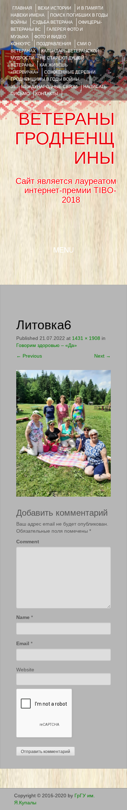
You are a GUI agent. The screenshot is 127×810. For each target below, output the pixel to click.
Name (23, 617)
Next (102, 356)
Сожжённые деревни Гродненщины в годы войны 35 (53, 79)
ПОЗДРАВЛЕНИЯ (53, 43)
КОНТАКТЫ (46, 93)
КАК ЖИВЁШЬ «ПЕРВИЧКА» (39, 69)
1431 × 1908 (86, 338)
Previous (29, 356)
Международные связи (49, 86)
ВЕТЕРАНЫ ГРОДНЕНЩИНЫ (65, 138)
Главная (22, 8)
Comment (27, 541)
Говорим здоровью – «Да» (46, 345)
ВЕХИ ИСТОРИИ (54, 8)
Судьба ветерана (52, 22)
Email (22, 643)
